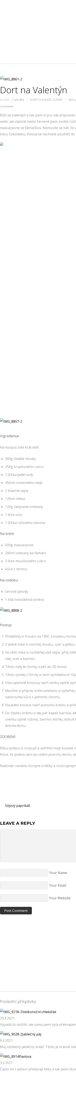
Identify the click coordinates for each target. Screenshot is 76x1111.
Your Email (57, 885)
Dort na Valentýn (33, 90)
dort (71, 99)
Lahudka (18, 99)
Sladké (57, 99)
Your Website (60, 898)
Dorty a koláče (41, 99)
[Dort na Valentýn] (11, 79)
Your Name (58, 872)
